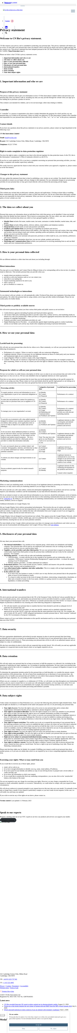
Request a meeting (8, 820)
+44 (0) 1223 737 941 (10, 979)
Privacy (2, 986)
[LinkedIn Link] (9, 27)
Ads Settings (55, 525)
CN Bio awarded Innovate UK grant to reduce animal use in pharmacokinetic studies (31, 1004)
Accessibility (24, 986)
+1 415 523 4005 (8, 982)
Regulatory (15, 986)
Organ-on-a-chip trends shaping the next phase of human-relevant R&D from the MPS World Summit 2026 (38, 1006)
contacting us (8, 498)
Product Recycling (8, 991)
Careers (9, 21)
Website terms (4, 988)
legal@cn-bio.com (11, 137)
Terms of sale (14, 988)
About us (8, 3)
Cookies (8, 986)
